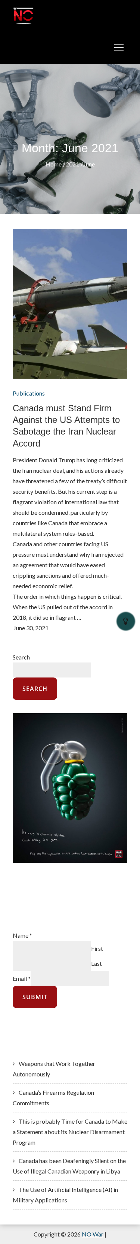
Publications (29, 393)
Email (22, 978)
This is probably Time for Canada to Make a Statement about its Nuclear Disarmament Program (70, 1132)
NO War (92, 1234)
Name (22, 935)
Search (21, 657)
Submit (34, 997)
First (97, 948)
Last (96, 963)
